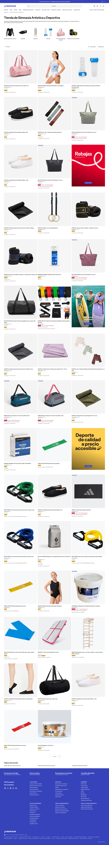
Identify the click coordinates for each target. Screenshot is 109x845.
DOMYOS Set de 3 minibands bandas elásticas (50, 132)
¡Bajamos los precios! (67, 9)
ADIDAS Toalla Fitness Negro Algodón (81, 510)
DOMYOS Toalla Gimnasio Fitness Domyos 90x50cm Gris (18, 369)
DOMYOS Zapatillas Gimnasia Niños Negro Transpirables (18, 698)
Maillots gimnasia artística (10, 38)
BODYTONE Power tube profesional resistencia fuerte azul (18, 556)
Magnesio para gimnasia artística (79, 765)
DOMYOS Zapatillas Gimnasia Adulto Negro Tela (50, 510)
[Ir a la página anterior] (49, 756)
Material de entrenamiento (73, 38)
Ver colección (88, 323)
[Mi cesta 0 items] (103, 6)
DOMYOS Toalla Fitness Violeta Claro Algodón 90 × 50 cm (52, 369)
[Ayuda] (97, 6)
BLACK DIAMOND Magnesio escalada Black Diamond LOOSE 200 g (54, 557)
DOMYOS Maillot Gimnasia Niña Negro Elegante (50, 606)
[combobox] (101, 46)
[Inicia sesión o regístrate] (100, 6)
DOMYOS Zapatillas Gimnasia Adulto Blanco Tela (84, 698)
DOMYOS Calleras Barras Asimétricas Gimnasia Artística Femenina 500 (86, 86)
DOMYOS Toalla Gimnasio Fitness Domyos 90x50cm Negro (19, 228)
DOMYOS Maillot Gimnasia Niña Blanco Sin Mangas (51, 85)
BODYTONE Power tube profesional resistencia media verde (19, 510)
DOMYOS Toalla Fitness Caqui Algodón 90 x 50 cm (84, 415)
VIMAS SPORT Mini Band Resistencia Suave (15, 606)
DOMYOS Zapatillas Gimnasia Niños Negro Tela (16, 132)
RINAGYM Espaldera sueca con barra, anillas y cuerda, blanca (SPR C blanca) (87, 653)
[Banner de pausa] (102, 2)
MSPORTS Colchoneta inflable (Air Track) (48, 652)
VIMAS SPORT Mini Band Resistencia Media (49, 463)
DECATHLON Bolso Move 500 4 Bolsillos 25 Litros (84, 132)
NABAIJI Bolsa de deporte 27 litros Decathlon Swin (17, 415)
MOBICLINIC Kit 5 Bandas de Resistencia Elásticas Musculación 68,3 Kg (54, 321)
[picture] (20, 67)
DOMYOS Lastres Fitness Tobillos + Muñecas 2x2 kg (85, 228)
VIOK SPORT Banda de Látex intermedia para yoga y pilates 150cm (19, 653)
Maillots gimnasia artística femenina (12, 765)
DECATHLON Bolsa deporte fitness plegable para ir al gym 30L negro (20, 321)
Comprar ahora (88, 182)
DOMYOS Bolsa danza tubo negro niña (47, 698)
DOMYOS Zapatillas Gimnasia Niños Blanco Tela (16, 180)
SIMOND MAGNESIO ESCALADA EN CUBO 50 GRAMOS (17, 463)
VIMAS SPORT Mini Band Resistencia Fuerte (15, 745)
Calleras (48, 38)
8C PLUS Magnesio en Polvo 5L (45, 745)
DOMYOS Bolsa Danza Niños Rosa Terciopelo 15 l (16, 85)
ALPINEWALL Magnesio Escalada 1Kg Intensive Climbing (86, 606)
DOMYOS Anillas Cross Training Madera (48, 228)
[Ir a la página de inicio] (10, 6)
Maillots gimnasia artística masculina (46, 765)
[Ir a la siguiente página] (59, 756)
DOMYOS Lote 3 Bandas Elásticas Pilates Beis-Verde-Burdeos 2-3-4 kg (88, 369)
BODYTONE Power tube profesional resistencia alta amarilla (87, 556)
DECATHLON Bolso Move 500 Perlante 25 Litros (83, 274)
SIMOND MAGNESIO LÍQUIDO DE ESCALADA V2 (49, 274)
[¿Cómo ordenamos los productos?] (88, 46)
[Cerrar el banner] (104, 2)
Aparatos (35, 38)
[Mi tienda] (94, 6)
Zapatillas (23, 38)
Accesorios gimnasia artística (61, 39)
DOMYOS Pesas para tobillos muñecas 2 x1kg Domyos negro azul (20, 274)
